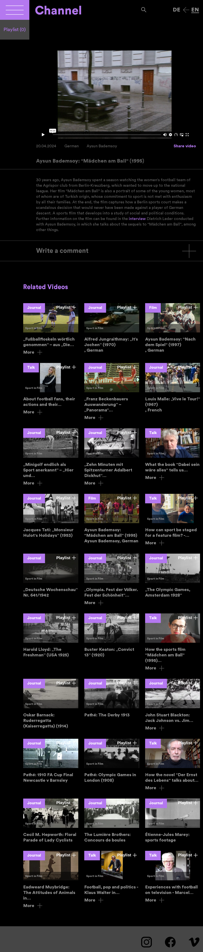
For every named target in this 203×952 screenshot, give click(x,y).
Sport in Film (33, 328)
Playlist (15, 29)
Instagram (146, 942)
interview (137, 219)
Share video (185, 146)
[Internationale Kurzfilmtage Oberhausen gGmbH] (14, 10)
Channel (58, 11)
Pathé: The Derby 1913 (111, 698)
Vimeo (194, 942)
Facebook (170, 942)
